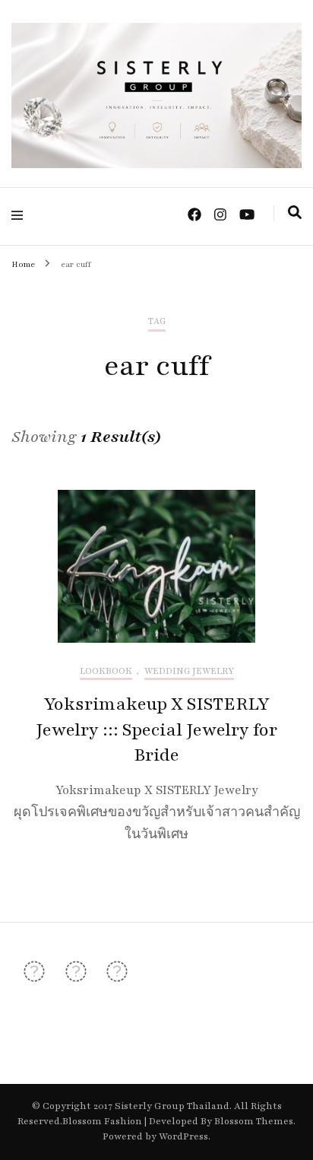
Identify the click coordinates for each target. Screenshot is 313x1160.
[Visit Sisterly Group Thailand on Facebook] (34, 976)
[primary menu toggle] (20, 215)
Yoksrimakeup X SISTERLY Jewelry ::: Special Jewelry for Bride (156, 730)
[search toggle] (295, 213)
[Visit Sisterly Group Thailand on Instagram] (76, 976)
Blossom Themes (252, 1121)
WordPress (183, 1136)
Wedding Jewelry (189, 671)
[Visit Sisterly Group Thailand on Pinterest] (117, 976)
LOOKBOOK (106, 671)
